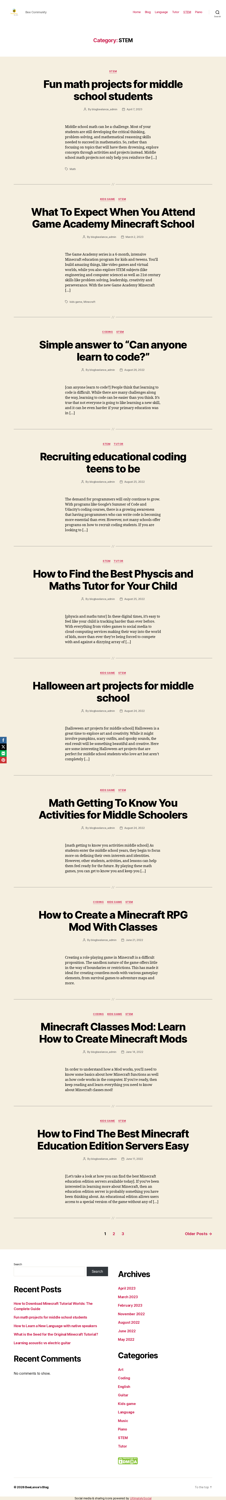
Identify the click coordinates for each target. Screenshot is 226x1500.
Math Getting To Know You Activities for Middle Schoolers (113, 808)
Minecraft (89, 301)
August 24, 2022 (134, 711)
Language (161, 12)
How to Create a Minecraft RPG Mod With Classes (113, 920)
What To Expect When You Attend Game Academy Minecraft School (113, 217)
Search (18, 1264)
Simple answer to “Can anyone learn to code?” (113, 350)
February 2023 (130, 1305)
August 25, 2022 (134, 481)
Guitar (123, 1395)
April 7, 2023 (134, 109)
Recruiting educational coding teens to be (113, 462)
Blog (148, 12)
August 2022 (129, 1322)
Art (120, 1370)
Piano (198, 12)
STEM (187, 12)
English (124, 1387)
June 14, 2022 (134, 1052)
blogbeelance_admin (104, 109)
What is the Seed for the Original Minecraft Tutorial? (56, 1334)
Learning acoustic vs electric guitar (42, 1343)
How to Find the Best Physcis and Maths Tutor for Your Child (113, 579)
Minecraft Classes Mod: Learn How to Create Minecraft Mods (113, 1032)
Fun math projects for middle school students (113, 90)
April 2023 (126, 1288)
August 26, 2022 (134, 369)
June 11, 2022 (134, 1158)
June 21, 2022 (134, 940)
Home (137, 12)
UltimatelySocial (141, 1498)
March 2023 (128, 1297)
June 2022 (127, 1331)
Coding (107, 331)
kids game (76, 301)
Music (123, 1421)
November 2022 (131, 1314)
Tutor (175, 12)
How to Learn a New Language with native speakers (55, 1326)
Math (73, 169)
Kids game (107, 199)
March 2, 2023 (134, 237)
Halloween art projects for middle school (113, 691)
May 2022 (126, 1339)
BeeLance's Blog (37, 1487)
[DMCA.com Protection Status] (165, 1460)
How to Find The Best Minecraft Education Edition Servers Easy (113, 1139)
